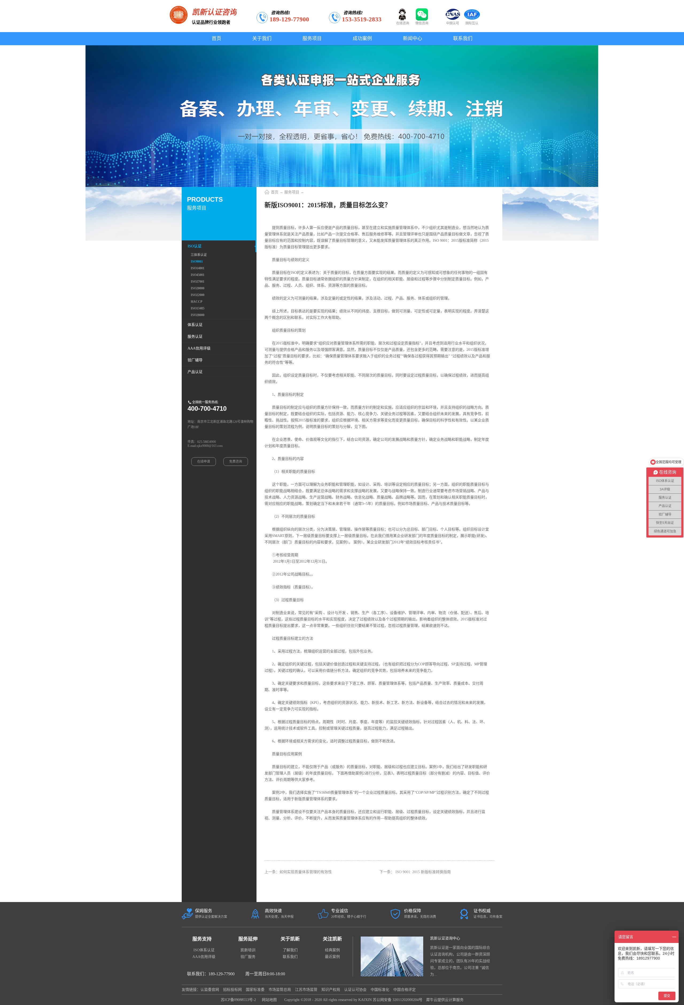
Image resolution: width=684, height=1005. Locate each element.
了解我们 (290, 950)
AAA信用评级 (203, 957)
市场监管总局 (280, 990)
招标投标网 (232, 990)
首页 (216, 38)
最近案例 (332, 957)
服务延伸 (248, 939)
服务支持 (202, 939)
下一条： (415, 872)
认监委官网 (209, 990)
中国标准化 (380, 990)
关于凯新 (290, 939)
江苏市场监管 (306, 990)
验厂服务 (247, 957)
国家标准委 (255, 990)
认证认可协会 (355, 990)
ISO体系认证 (204, 950)
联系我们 (290, 957)
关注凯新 (332, 939)
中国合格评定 (404, 990)
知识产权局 (330, 990)
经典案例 (332, 950)
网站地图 (268, 1000)
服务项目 (291, 192)
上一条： (298, 872)
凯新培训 (247, 950)
